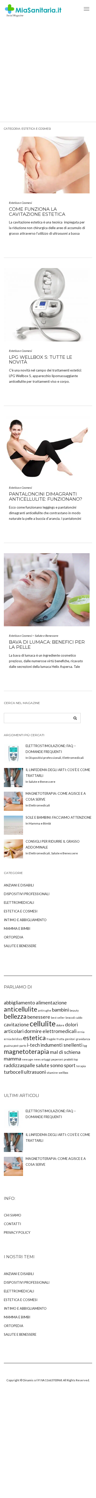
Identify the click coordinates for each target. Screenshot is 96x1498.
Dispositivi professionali (26, 894)
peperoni (57, 1059)
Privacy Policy (17, 1232)
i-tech (33, 1045)
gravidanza (83, 1039)
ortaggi (45, 1059)
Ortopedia (13, 937)
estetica (34, 1037)
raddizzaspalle (19, 1065)
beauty (74, 1010)
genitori (70, 1039)
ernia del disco (13, 1039)
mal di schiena (65, 1052)
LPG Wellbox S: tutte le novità (40, 359)
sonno (56, 1065)
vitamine (52, 1072)
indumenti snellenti (61, 1045)
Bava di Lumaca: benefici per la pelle (47, 644)
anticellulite (20, 1009)
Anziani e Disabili (19, 885)
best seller (58, 1017)
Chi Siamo (12, 1215)
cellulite (43, 1023)
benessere (38, 1017)
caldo (79, 1017)
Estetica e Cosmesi (20, 203)
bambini (60, 1010)
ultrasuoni (35, 1072)
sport (70, 1065)
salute (42, 1065)
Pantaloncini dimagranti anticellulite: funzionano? (45, 496)
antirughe (44, 1010)
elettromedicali (59, 1031)
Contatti (12, 1224)
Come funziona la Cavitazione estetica (37, 211)
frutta (60, 1039)
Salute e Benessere (46, 636)
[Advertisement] (48, 71)
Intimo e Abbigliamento (25, 920)
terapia (81, 1066)
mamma (12, 1059)
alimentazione (51, 1002)
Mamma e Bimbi (17, 928)
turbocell (13, 1072)
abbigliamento (19, 1002)
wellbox (63, 1072)
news (37, 1059)
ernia (80, 1031)
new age (27, 1059)
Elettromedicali (19, 902)
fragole (51, 1039)
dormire (33, 1031)
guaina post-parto (15, 1045)
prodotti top (71, 1059)
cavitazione (16, 1024)
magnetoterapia (26, 1051)
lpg (85, 1045)
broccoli (70, 1017)
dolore (60, 1025)
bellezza (15, 1016)
